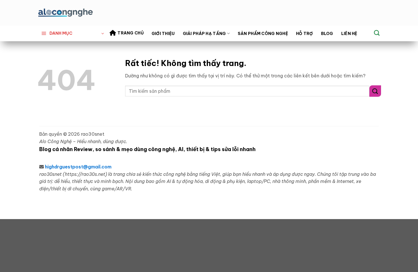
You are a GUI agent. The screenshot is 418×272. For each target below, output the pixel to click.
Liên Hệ (349, 33)
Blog (327, 33)
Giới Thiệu (163, 33)
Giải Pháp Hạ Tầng (204, 33)
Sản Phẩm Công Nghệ (263, 33)
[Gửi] (375, 90)
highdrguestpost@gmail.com (78, 167)
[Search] (377, 32)
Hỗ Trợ (304, 33)
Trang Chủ (130, 33)
